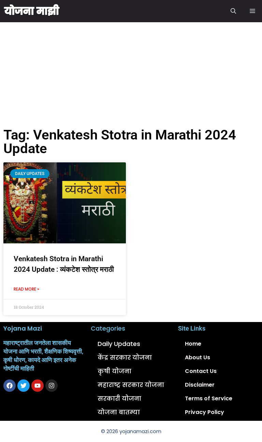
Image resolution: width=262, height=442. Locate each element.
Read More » (26, 289)
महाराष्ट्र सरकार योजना (131, 384)
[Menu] (252, 11)
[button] (233, 11)
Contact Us (201, 371)
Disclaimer (200, 385)
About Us (197, 357)
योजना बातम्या (119, 412)
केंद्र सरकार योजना (125, 357)
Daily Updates (119, 343)
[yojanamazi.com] (32, 11)
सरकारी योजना (119, 398)
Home (193, 344)
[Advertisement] (131, 73)
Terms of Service (208, 398)
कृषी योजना (114, 371)
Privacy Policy (204, 412)
